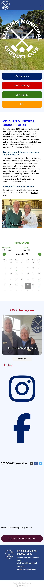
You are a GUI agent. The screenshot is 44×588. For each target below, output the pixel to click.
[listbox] (12, 250)
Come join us (22, 95)
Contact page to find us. (21, 147)
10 (25, 224)
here (15, 176)
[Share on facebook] (36, 463)
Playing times (22, 76)
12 (30, 224)
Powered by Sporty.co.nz (22, 583)
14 (34, 224)
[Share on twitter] (41, 463)
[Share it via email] (32, 463)
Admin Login (23, 585)
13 (32, 224)
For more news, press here (22, 538)
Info (22, 104)
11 (28, 224)
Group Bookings (22, 85)
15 (36, 224)
